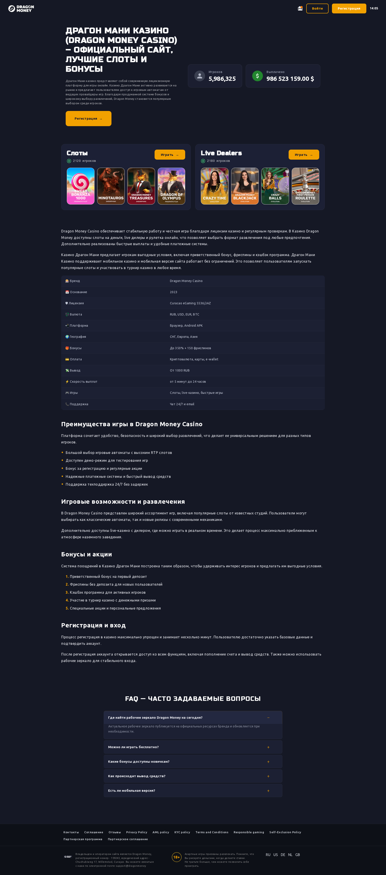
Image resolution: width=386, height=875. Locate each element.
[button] (193, 717)
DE (283, 855)
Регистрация (349, 8)
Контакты (71, 832)
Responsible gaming (249, 832)
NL (290, 855)
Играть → (170, 155)
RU (268, 855)
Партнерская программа (83, 839)
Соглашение (93, 832)
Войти (317, 8)
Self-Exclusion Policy (285, 832)
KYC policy (182, 832)
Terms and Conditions (211, 832)
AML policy (161, 832)
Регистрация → (89, 118)
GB (297, 855)
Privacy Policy (136, 832)
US (275, 855)
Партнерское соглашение (128, 839)
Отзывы (115, 832)
